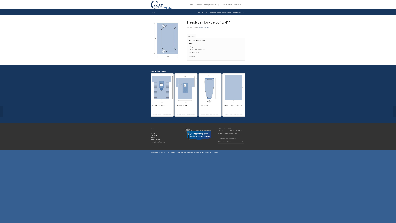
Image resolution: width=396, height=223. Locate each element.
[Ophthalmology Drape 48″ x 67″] (394, 111)
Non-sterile (154, 135)
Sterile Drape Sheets (225, 12)
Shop (153, 12)
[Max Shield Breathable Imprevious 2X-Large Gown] (1, 111)
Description (191, 36)
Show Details (167, 114)
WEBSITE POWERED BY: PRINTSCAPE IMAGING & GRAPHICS (203, 152)
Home (207, 12)
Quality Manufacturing (157, 142)
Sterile (216, 12)
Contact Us (154, 133)
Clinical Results (155, 140)
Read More (157, 114)
